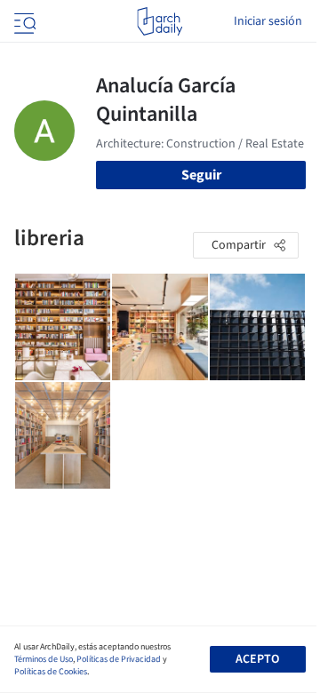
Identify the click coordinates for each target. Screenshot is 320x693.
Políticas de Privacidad (118, 659)
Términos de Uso (43, 659)
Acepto (257, 659)
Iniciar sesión (268, 21)
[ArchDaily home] (159, 21)
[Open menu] (23, 21)
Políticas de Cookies (50, 671)
